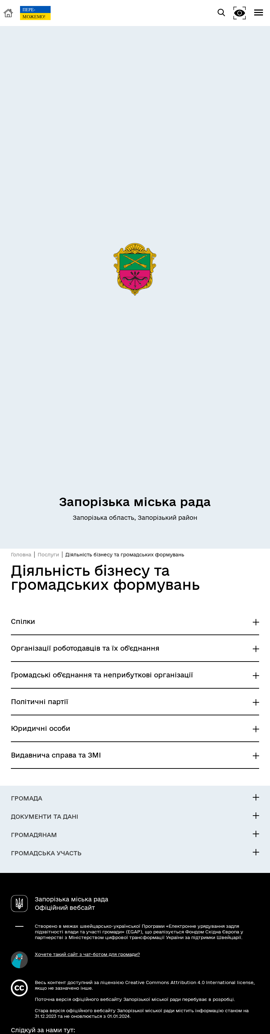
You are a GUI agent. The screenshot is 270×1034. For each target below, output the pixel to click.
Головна (21, 554)
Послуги (48, 554)
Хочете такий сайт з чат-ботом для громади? (87, 954)
